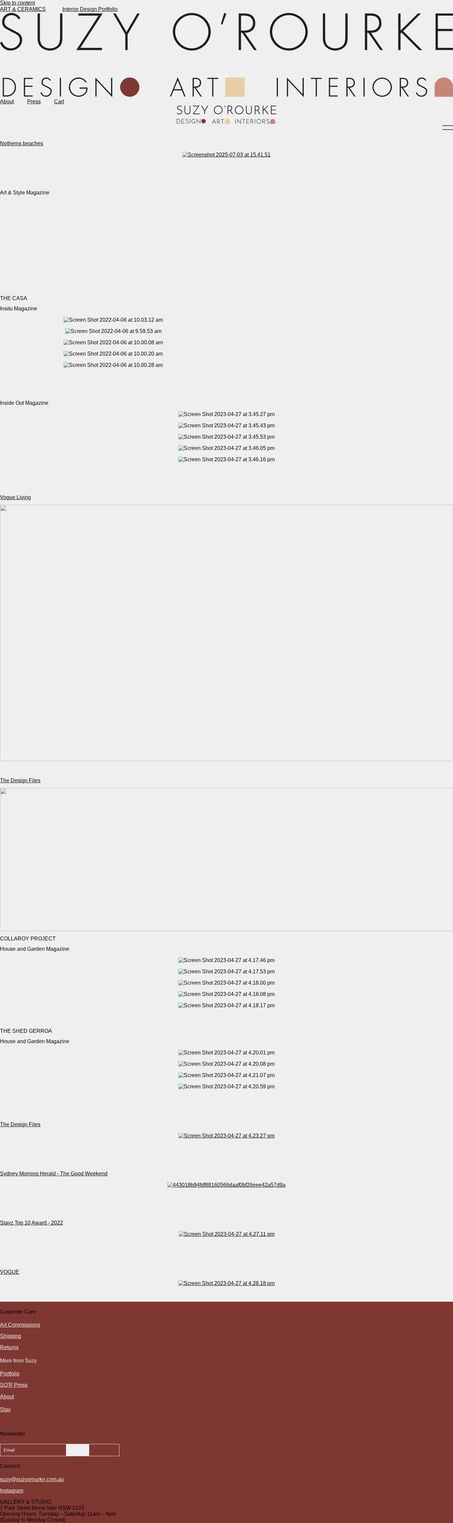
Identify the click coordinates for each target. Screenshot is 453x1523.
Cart (59, 101)
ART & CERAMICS (23, 9)
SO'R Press (14, 1385)
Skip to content (17, 3)
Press (34, 101)
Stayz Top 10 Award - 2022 (31, 1223)
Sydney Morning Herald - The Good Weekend (53, 1173)
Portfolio (10, 1373)
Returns (9, 1347)
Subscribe (77, 1450)
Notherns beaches (21, 143)
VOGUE (9, 1272)
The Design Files (20, 780)
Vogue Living (15, 497)
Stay (5, 1409)
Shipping (10, 1336)
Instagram (11, 1490)
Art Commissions (20, 1325)
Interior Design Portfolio (90, 9)
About (7, 101)
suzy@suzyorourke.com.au (32, 1479)
